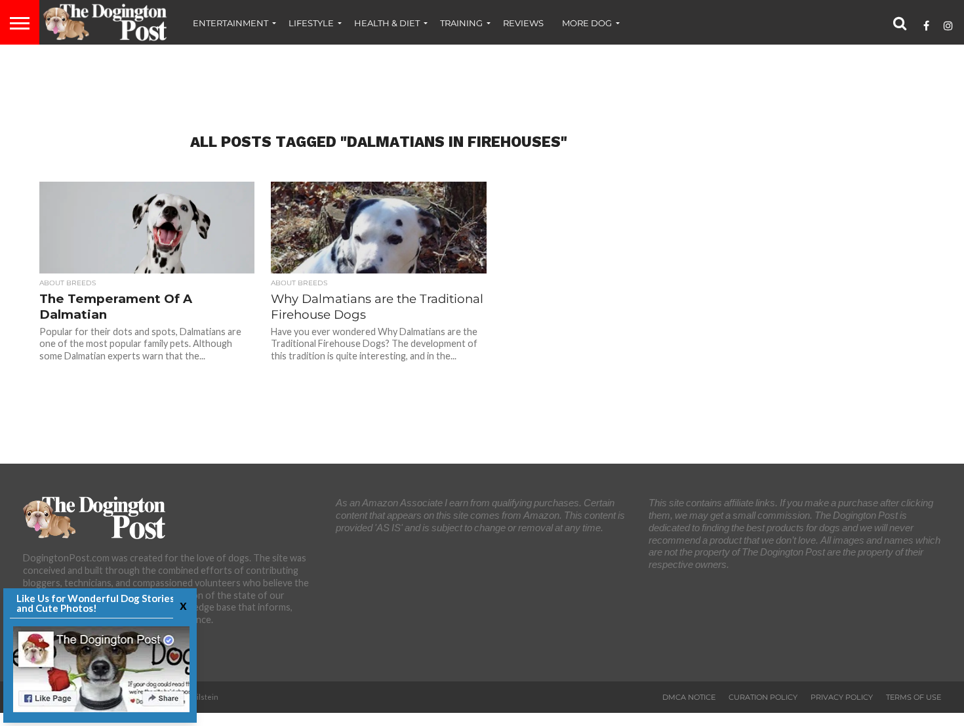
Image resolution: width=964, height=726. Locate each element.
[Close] (181, 605)
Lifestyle (311, 23)
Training (461, 23)
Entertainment (230, 23)
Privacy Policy (842, 697)
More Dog (587, 23)
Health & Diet (387, 23)
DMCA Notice (688, 697)
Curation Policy (763, 697)
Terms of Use (913, 697)
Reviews (523, 23)
